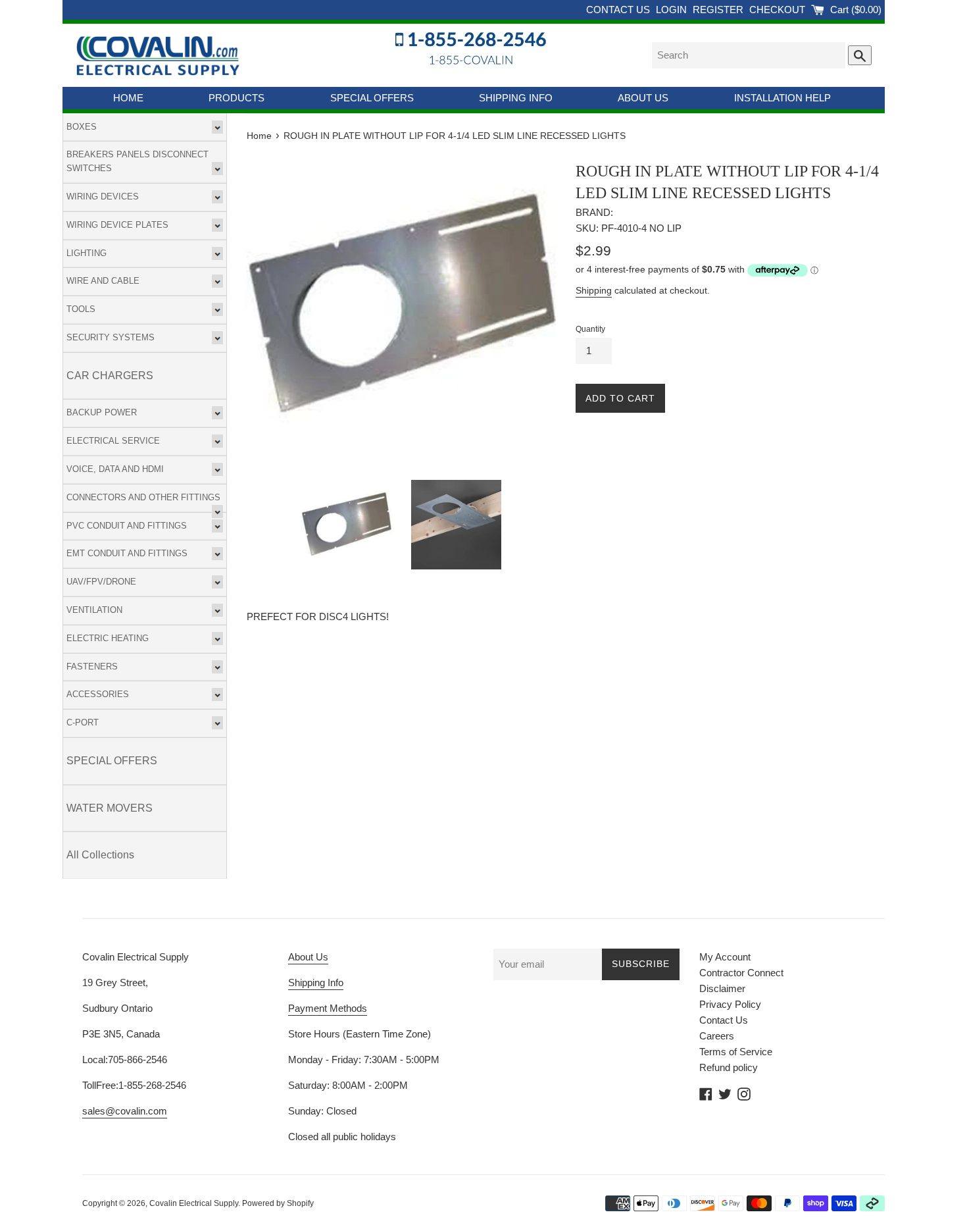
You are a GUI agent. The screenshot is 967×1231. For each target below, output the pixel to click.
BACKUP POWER (101, 412)
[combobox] (748, 55)
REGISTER (719, 9)
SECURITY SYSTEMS (110, 337)
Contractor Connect (741, 972)
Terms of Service (735, 1051)
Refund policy (728, 1067)
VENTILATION (94, 610)
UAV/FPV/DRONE (101, 582)
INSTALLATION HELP (782, 97)
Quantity (590, 329)
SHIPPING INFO (516, 97)
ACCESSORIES (97, 694)
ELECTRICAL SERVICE (113, 441)
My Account (725, 956)
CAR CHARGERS (109, 375)
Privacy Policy (730, 1004)
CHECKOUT (778, 9)
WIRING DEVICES (102, 196)
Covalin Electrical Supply (193, 1203)
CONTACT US (619, 9)
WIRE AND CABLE (102, 281)
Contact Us (723, 1020)
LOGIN (672, 9)
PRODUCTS (236, 97)
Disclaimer (722, 988)
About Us (308, 956)
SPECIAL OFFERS (372, 97)
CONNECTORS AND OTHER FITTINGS (143, 497)
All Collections (100, 854)
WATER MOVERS (109, 808)
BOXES (81, 127)
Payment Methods (327, 1008)
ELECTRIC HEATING (107, 638)
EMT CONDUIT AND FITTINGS (126, 553)
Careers (716, 1035)
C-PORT (82, 722)
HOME (128, 97)
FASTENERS (92, 666)
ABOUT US (643, 97)
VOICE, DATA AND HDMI (115, 469)
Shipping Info (315, 982)
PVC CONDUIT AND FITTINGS (126, 526)
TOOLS (80, 309)
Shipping (594, 290)
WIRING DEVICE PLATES (117, 225)
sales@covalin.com (124, 1110)
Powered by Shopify (278, 1203)
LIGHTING (86, 253)
